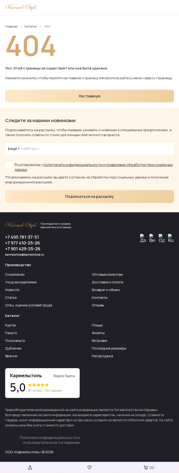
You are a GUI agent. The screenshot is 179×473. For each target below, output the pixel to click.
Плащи (97, 325)
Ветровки (99, 340)
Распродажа (102, 355)
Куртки (10, 325)
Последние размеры (109, 348)
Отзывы (98, 305)
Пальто (11, 332)
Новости (12, 289)
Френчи (11, 355)
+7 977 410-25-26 (22, 242)
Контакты (99, 297)
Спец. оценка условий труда (28, 305)
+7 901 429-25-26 (22, 248)
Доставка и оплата (107, 282)
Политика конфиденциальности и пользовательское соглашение (50, 440)
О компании (14, 274)
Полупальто (15, 340)
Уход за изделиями (21, 282)
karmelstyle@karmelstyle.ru (24, 255)
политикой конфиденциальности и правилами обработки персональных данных (93, 167)
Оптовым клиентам (107, 274)
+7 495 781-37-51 (22, 237)
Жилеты (98, 332)
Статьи (11, 297)
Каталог (31, 26)
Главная (11, 26)
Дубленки (13, 348)
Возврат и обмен (106, 289)
